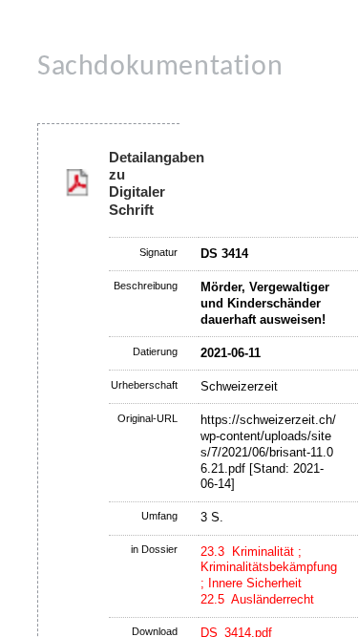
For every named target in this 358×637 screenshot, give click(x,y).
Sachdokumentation (160, 67)
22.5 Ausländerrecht (257, 599)
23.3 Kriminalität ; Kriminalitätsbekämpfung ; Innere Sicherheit (268, 567)
